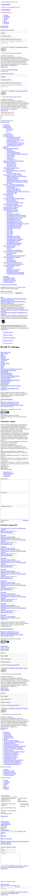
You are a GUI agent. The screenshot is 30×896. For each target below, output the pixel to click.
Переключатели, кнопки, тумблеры (13, 747)
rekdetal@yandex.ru (22, 801)
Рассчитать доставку (18, 405)
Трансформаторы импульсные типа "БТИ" (18, 223)
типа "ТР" (9, 234)
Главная (6, 15)
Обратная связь (5, 821)
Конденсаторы (7, 735)
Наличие (3, 381)
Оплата (6, 19)
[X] (8, 412)
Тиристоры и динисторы (10, 755)
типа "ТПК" (10, 232)
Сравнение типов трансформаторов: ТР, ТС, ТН (13, 325)
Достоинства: (4, 478)
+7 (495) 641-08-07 (5, 823)
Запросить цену (14, 893)
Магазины (6, 23)
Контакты (6, 22)
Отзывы (3, 378)
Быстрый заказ (4, 26)
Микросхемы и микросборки (11, 744)
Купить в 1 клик (14, 402)
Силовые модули (8, 736)
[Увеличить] (11, 385)
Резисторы (6, 732)
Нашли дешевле (14, 403)
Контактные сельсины (12, 271)
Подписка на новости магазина (9, 284)
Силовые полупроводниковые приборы (14, 751)
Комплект (3, 373)
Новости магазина (7, 291)
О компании (7, 16)
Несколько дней (8, 472)
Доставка (6, 18)
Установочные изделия (10, 758)
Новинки (6, 276)
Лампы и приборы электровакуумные (14, 742)
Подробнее (3, 535)
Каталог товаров (5, 122)
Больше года (7, 476)
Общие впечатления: (6, 506)
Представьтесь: (4, 520)
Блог (5, 20)
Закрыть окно (4, 67)
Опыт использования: (6, 469)
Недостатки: (4, 492)
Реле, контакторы (8, 750)
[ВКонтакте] (1, 412)
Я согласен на (15, 47)
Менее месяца (7, 474)
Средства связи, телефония (11, 753)
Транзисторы (7, 733)
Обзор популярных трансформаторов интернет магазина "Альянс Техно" (13, 302)
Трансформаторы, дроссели (11, 757)
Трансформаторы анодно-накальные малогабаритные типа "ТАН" (16, 217)
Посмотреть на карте (6, 813)
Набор (2, 371)
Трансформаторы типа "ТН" (14, 226)
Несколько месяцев (9, 473)
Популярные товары (9, 277)
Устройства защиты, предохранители (13, 760)
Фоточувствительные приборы (12, 761)
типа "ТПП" (10, 233)
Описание (3, 374)
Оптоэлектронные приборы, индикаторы (14, 746)
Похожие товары (5, 380)
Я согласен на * (15, 866)
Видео (2, 384)
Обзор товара (4, 370)
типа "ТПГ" (10, 230)
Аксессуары (4, 377)
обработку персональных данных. (19, 47)
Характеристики (5, 376)
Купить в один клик (17, 867)
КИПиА (6, 739)
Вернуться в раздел (6, 369)
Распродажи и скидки (9, 279)
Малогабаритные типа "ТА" (14, 221)
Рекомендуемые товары (10, 280)
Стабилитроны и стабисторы (11, 754)
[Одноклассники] (4, 412)
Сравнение (12, 537)
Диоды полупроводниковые (11, 740)
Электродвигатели (8, 737)
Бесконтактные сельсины (13, 269)
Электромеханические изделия (12, 764)
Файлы (2, 383)
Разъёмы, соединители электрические (14, 749)
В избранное (4, 538)
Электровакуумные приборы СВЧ (13, 762)
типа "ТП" (9, 229)
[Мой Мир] (6, 412)
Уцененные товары (9, 282)
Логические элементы (9, 743)
